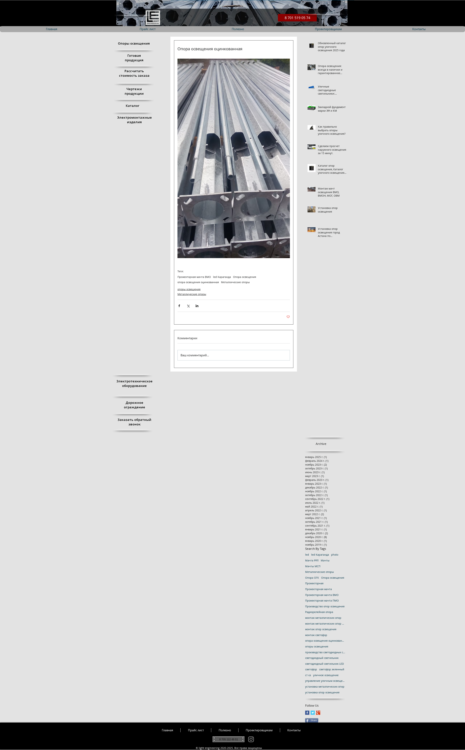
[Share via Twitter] (188, 305)
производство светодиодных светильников (325, 652)
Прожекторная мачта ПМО (322, 600)
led (307, 554)
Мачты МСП (312, 566)
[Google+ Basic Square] (318, 713)
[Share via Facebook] (179, 305)
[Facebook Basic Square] (307, 713)
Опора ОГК (312, 577)
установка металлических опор (324, 686)
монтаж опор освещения (320, 629)
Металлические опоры (235, 282)
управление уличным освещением (325, 680)
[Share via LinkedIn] (197, 305)
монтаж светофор (316, 635)
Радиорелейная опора (319, 612)
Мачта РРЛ (312, 560)
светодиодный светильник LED (324, 663)
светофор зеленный (331, 669)
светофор (311, 669)
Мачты (325, 560)
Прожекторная (314, 583)
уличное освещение (326, 675)
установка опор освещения (322, 692)
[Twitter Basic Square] (313, 713)
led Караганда (222, 276)
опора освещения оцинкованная (198, 282)
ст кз (308, 675)
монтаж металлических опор (323, 617)
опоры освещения (189, 289)
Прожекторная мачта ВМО (194, 276)
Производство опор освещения (325, 606)
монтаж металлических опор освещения (325, 623)
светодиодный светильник (322, 658)
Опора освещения (244, 276)
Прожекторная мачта (318, 589)
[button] (224, 730)
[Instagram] (251, 739)
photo (334, 554)
